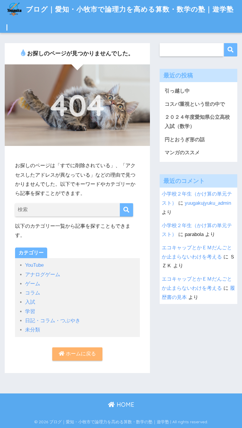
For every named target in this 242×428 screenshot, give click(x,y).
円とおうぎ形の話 (185, 139)
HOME (124, 404)
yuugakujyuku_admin (208, 203)
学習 (30, 311)
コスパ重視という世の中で (195, 104)
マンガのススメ (182, 152)
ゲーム (32, 284)
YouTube (34, 265)
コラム (32, 293)
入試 (30, 302)
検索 (230, 49)
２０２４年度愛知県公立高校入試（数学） (197, 121)
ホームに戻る (80, 354)
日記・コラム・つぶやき (52, 320)
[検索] (126, 210)
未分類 (32, 330)
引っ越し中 (177, 91)
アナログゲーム (42, 274)
